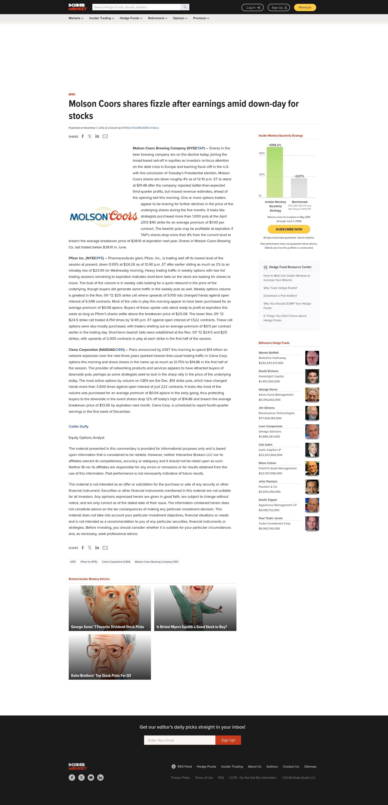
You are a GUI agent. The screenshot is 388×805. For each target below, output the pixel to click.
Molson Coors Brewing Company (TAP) (156, 561)
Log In (251, 7)
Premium (305, 7)
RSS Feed (185, 766)
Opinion (179, 18)
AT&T (73, 561)
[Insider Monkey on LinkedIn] (102, 777)
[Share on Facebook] (83, 136)
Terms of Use (204, 777)
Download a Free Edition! (280, 295)
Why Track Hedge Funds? (280, 288)
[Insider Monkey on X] (83, 777)
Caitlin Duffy (79, 426)
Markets (75, 18)
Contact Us (291, 766)
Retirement (156, 18)
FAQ (221, 777)
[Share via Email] (104, 136)
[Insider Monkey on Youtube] (92, 777)
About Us (254, 766)
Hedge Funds (130, 18)
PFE (100, 258)
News (72, 95)
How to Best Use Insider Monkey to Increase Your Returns (287, 277)
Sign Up (277, 7)
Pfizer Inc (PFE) (89, 561)
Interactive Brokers (135, 128)
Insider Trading (100, 18)
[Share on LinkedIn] (97, 136)
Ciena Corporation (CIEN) (116, 561)
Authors (272, 766)
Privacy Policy (180, 777)
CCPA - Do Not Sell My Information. (253, 777)
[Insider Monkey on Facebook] (73, 777)
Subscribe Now (289, 229)
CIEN (120, 349)
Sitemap (310, 766)
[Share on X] (90, 136)
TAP (200, 148)
